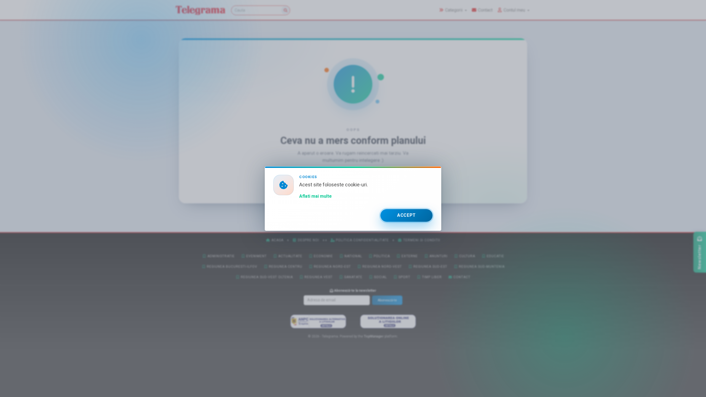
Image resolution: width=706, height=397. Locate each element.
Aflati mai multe (315, 196)
